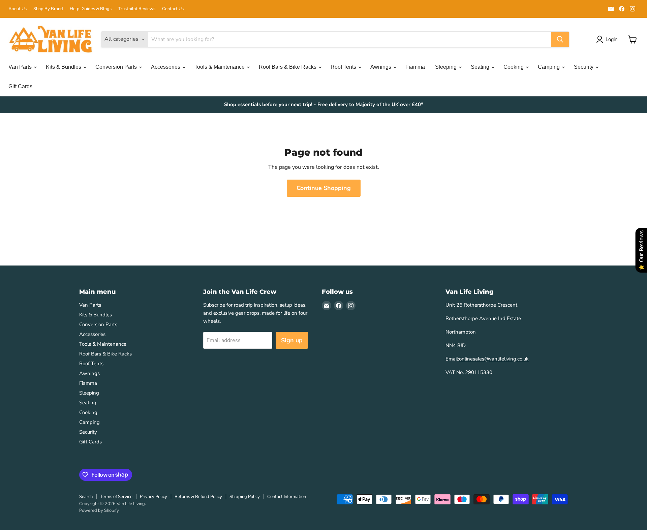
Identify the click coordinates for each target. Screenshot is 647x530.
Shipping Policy (244, 497)
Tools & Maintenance (220, 67)
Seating (481, 67)
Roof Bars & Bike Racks (288, 67)
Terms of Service (116, 497)
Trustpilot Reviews (136, 8)
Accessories (166, 67)
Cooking (514, 67)
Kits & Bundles (64, 67)
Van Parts (20, 67)
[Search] (560, 39)
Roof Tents (344, 67)
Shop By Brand (48, 8)
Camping (549, 67)
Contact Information (286, 497)
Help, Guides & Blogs (91, 8)
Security (584, 67)
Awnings (381, 67)
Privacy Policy (153, 497)
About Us (17, 8)
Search (86, 497)
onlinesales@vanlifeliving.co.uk (494, 358)
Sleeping (446, 67)
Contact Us (173, 8)
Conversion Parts (116, 67)
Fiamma (415, 67)
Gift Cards (20, 86)
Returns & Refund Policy (198, 497)
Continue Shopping (324, 188)
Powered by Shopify (99, 510)
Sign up (292, 340)
